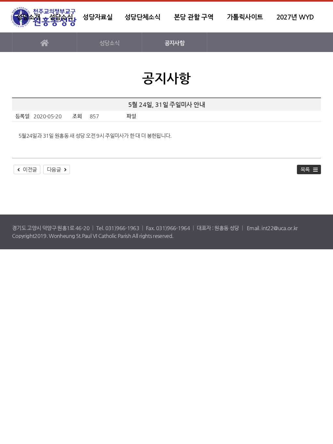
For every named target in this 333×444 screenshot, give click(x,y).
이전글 (30, 169)
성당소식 (61, 17)
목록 (305, 169)
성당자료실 (98, 17)
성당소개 (28, 17)
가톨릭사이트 (245, 17)
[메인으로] (44, 42)
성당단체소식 (142, 17)
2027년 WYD (295, 17)
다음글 (54, 169)
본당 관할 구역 (193, 17)
